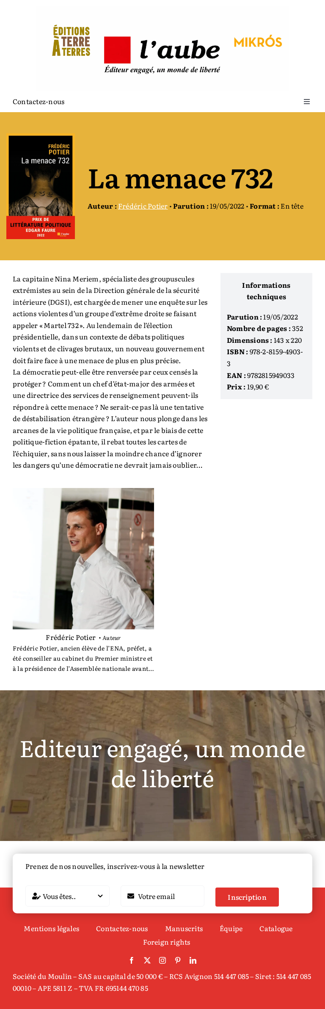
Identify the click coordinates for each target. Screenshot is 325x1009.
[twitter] (147, 960)
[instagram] (162, 960)
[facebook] (131, 960)
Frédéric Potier (143, 206)
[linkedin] (193, 960)
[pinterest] (177, 960)
